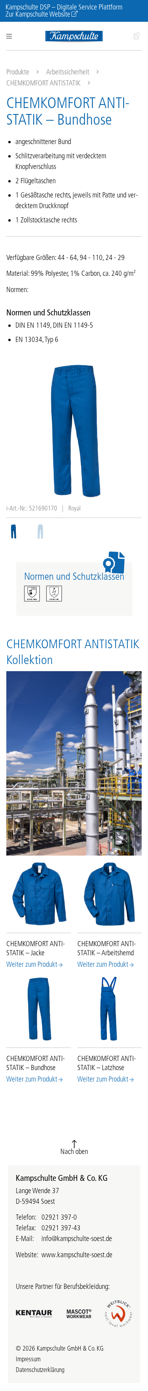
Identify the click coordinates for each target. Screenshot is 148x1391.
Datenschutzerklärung (40, 1370)
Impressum (28, 1359)
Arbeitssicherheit (67, 72)
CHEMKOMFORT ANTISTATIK (43, 83)
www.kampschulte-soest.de (76, 1255)
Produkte (17, 72)
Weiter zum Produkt (31, 964)
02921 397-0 (59, 1217)
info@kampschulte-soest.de (76, 1238)
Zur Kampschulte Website (38, 14)
